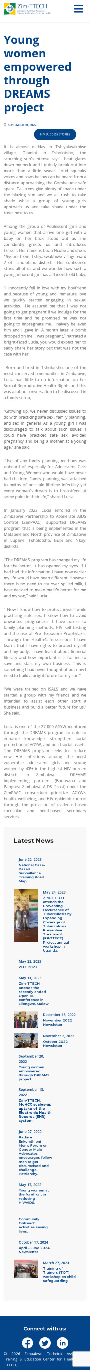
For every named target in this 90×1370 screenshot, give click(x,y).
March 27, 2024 (56, 1262)
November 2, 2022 (58, 1036)
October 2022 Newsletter (55, 1044)
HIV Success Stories (55, 134)
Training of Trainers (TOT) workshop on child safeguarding (59, 1274)
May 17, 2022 (30, 1184)
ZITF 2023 (28, 967)
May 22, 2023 (30, 961)
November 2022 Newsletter (57, 1022)
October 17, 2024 (33, 1242)
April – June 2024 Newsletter (34, 1250)
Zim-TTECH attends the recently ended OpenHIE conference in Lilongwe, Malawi (34, 993)
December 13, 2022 (59, 1014)
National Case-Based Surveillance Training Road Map (32, 873)
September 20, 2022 (22, 125)
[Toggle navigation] (78, 9)
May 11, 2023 (30, 977)
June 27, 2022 (30, 1131)
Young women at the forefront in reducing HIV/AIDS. (34, 1196)
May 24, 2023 (54, 892)
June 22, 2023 (30, 859)
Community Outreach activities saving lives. (33, 1225)
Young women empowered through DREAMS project (38, 73)
